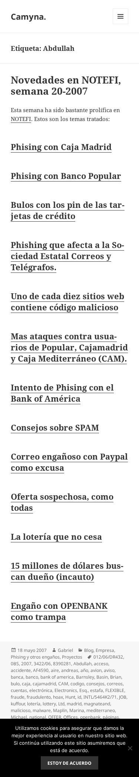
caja (26, 683)
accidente (21, 670)
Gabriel (65, 650)
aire (55, 670)
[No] (129, 748)
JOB (122, 697)
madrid (74, 704)
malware (42, 710)
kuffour (18, 704)
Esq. (83, 690)
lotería (33, 704)
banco (32, 677)
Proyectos (72, 657)
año (84, 670)
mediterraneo (100, 710)
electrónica (40, 690)
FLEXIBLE (114, 690)
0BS (15, 663)
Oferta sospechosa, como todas (62, 502)
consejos (95, 683)
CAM (63, 683)
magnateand (97, 704)
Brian (115, 677)
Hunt (70, 697)
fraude (17, 697)
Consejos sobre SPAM (55, 427)
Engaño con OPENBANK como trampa (59, 611)
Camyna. (28, 16)
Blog (88, 650)
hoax (58, 697)
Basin (102, 677)
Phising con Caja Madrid (61, 146)
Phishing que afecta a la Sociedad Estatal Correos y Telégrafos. (67, 255)
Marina (76, 710)
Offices (70, 717)
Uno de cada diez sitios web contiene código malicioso (67, 301)
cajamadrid (44, 683)
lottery (49, 704)
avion (96, 670)
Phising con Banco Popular (66, 175)
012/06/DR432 (108, 657)
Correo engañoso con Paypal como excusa (69, 462)
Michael (19, 717)
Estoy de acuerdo (69, 763)
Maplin (60, 710)
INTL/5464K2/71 (100, 697)
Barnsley (85, 677)
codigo (77, 683)
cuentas (19, 690)
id (79, 697)
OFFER (54, 717)
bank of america (57, 677)
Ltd (61, 704)
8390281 (62, 663)
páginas (111, 717)
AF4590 (41, 670)
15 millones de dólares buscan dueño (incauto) (67, 571)
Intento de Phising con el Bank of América (62, 393)
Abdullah (82, 663)
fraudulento (39, 697)
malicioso (20, 710)
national (37, 717)
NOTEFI (21, 119)
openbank (90, 717)
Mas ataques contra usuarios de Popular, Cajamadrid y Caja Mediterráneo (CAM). (69, 347)
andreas (69, 670)
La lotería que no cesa (56, 536)
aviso (109, 670)
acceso (101, 663)
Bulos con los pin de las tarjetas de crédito (68, 210)
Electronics (65, 690)
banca (17, 677)
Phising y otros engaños (35, 657)
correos (115, 683)
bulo (15, 683)
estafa (96, 690)
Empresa (105, 650)
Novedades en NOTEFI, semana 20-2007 (66, 85)
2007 (26, 663)
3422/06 (42, 663)
